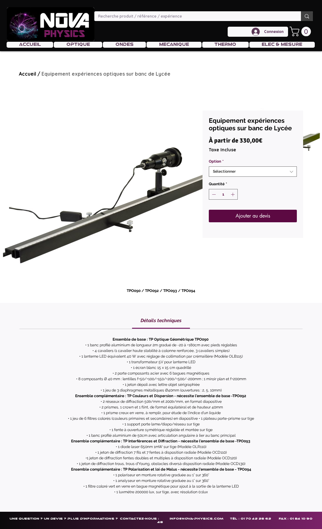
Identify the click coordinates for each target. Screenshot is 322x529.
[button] (301, 31)
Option (216, 161)
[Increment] (233, 194)
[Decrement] (213, 194)
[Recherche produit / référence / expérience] (307, 16)
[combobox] (253, 171)
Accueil (27, 74)
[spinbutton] (223, 194)
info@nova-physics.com (196, 518)
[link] (161, 320)
